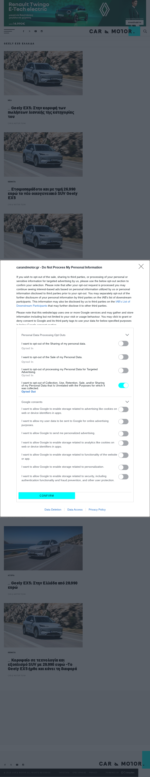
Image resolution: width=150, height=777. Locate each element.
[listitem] (75, 335)
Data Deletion (53, 509)
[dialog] (75, 388)
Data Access (75, 509)
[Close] (142, 267)
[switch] (123, 343)
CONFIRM (47, 495)
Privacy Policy (97, 509)
